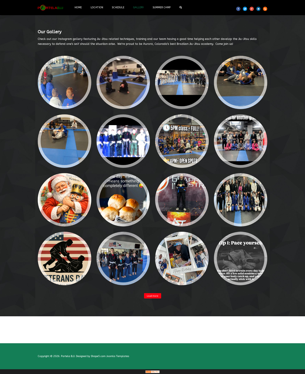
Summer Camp (162, 7)
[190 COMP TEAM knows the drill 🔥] (123, 141)
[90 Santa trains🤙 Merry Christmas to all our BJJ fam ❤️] (64, 200)
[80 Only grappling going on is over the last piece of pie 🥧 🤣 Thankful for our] (123, 200)
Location (97, 7)
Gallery (138, 7)
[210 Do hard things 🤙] (64, 141)
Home (78, 7)
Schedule (118, 7)
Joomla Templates (117, 356)
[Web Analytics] (152, 371)
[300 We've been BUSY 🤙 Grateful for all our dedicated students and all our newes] (182, 82)
